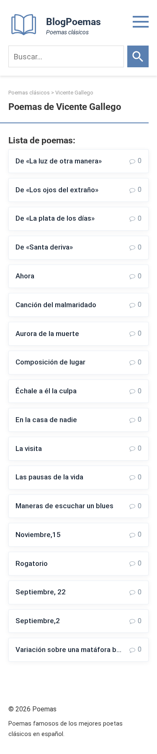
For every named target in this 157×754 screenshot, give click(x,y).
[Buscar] (138, 56)
